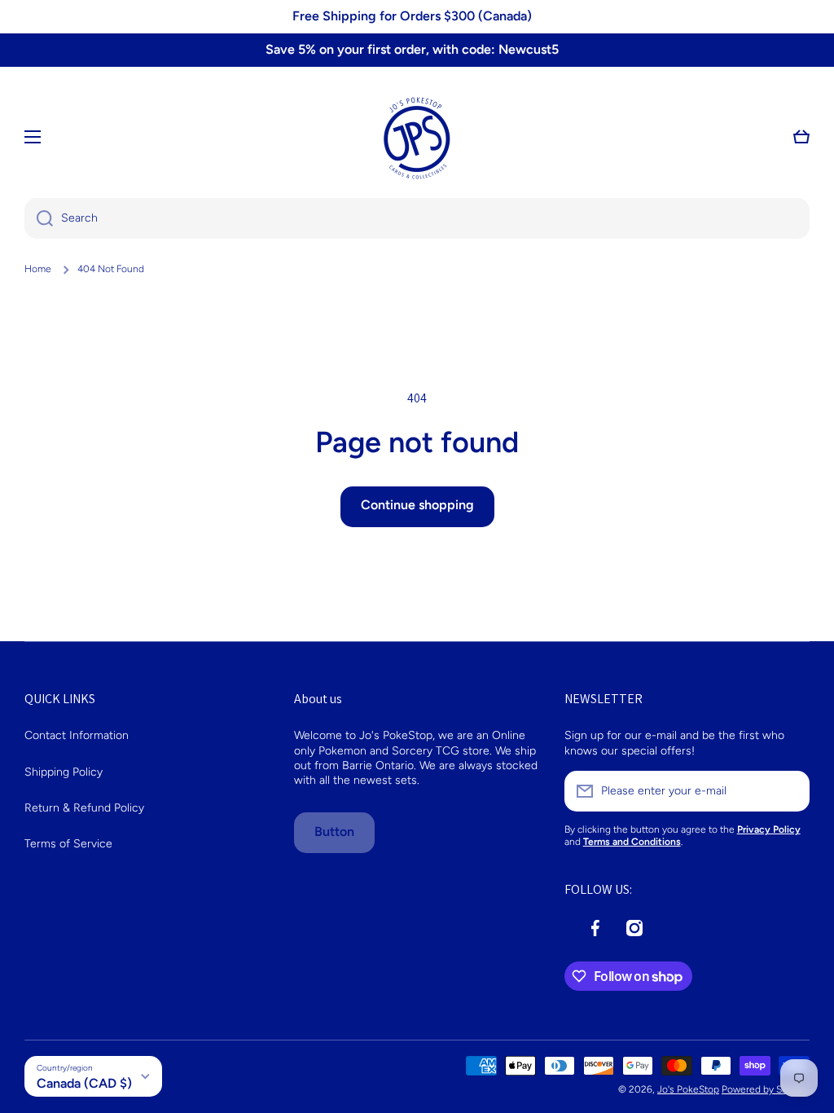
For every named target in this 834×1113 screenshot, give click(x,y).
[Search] (38, 218)
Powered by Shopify (766, 1089)
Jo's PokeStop (688, 1089)
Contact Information (76, 735)
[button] (801, 137)
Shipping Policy (63, 772)
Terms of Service (68, 844)
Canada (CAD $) (84, 1083)
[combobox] (417, 218)
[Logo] (417, 137)
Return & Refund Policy (84, 808)
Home (37, 269)
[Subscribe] (789, 791)
